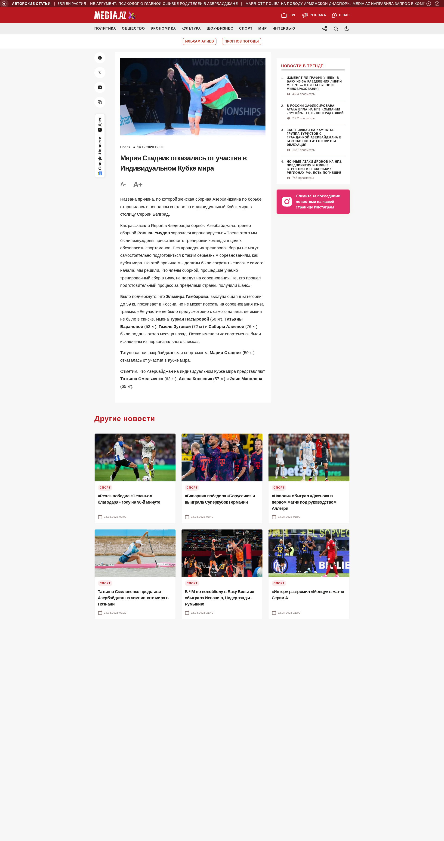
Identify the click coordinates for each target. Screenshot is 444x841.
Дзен (100, 121)
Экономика (163, 28)
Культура (191, 28)
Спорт (246, 28)
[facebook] (99, 57)
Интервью (283, 28)
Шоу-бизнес (220, 28)
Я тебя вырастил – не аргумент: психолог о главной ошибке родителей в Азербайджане (128, 4)
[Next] (437, 3)
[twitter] (99, 72)
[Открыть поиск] (336, 28)
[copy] (99, 102)
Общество (133, 28)
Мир (262, 28)
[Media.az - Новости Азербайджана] (115, 15)
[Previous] (428, 3)
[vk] (99, 87)
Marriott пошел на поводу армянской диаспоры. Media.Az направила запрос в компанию (325, 4)
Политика (105, 28)
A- (123, 184)
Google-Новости (100, 153)
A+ (137, 184)
